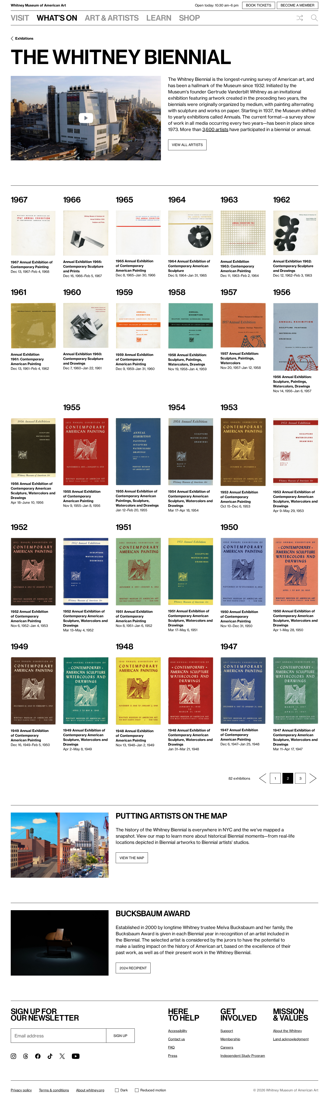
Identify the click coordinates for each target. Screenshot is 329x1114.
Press (172, 1056)
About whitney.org (90, 1090)
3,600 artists (215, 129)
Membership (230, 1039)
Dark (124, 1090)
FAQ (171, 1047)
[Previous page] (262, 778)
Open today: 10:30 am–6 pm (217, 5)
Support (226, 1031)
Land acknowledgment (291, 1039)
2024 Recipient (133, 968)
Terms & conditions (54, 1090)
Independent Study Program (242, 1056)
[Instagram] (13, 1056)
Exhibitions (24, 38)
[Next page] (313, 778)
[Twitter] (62, 1056)
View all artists (187, 145)
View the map (132, 858)
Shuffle (299, 18)
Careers (226, 1047)
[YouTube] (75, 1056)
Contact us (176, 1039)
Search (312, 18)
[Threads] (26, 1056)
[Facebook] (38, 1056)
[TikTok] (50, 1056)
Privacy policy (21, 1090)
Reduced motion (153, 1090)
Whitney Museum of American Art (38, 5)
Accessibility (177, 1031)
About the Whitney (287, 1031)
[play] (86, 118)
